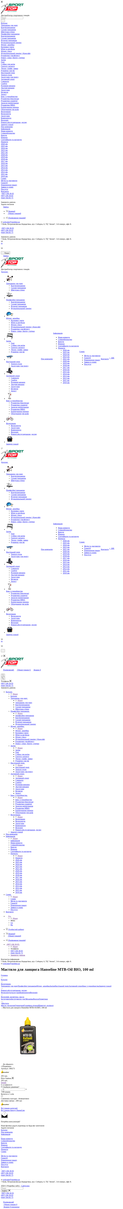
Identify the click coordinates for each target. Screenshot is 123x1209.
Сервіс (13, 899)
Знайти (4, 1191)
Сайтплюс (25, 1186)
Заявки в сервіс (7, 1162)
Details (3, 1083)
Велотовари (20, 819)
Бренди (4, 1143)
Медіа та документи (9, 1156)
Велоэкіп (33, 993)
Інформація (15, 841)
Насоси (36, 999)
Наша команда (7, 1139)
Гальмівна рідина (31, 1005)
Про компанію (7, 1132)
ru (2, 243)
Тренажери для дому (23, 703)
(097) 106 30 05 (8, 194)
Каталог (14, 696)
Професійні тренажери (24, 716)
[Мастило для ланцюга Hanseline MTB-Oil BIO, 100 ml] (28, 1062)
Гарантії (4, 1158)
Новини (4, 1145)
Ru (12, 925)
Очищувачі (19, 1005)
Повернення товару (9, 1160)
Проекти (18, 858)
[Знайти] (3, 20)
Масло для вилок (8, 1005)
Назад (15, 694)
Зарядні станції (105, 986)
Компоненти (25, 993)
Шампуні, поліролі (45, 1005)
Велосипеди (6, 993)
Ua (12, 923)
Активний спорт (22, 778)
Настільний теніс (22, 767)
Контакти (5, 1167)
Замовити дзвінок (18, 955)
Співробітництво (8, 1141)
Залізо (17, 750)
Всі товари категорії (9, 1108)
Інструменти (6, 999)
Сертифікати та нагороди (11, 1147)
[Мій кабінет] (2, 654)
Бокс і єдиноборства (23, 800)
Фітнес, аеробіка (22, 731)
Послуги (4, 1164)
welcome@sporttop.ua (11, 222)
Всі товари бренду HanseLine (13, 1110)
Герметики (43, 999)
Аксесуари (15, 993)
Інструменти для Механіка (22, 999)
